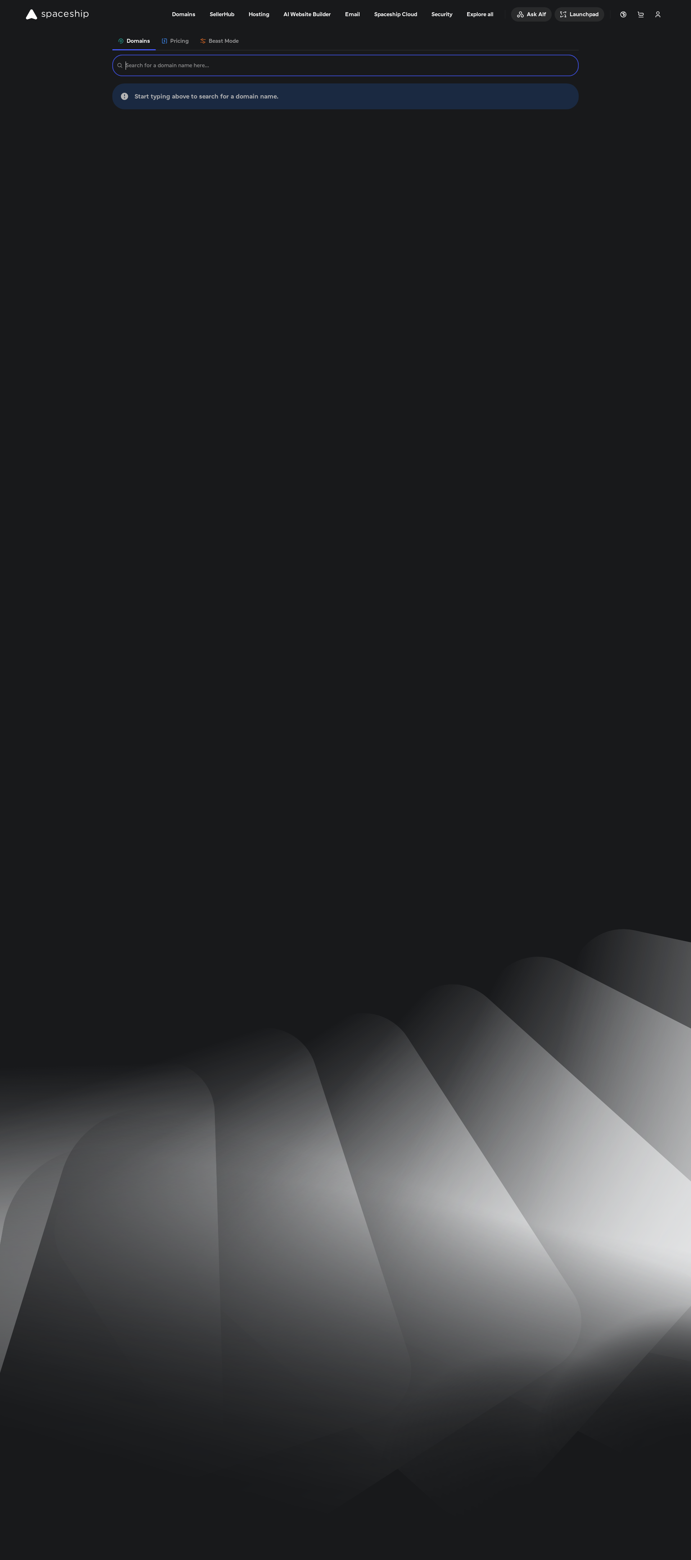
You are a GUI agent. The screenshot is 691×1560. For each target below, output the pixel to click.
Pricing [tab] (179, 41)
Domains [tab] (138, 41)
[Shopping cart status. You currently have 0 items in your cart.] (640, 14)
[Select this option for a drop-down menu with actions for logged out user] (658, 14)
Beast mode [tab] (224, 41)
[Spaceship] (57, 14)
